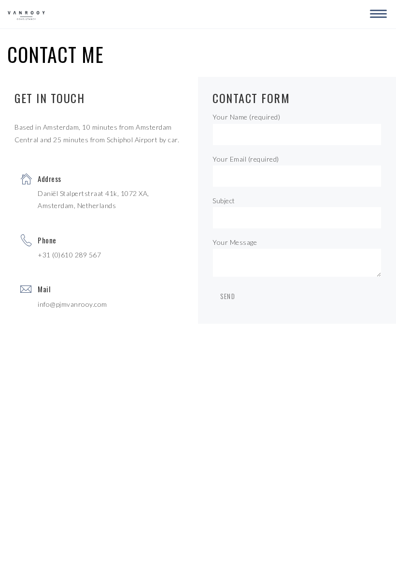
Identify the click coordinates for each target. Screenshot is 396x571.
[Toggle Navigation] (376, 12)
